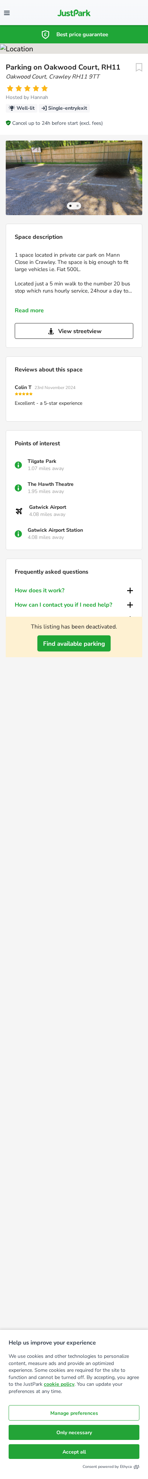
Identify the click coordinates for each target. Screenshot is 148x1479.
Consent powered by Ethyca (107, 1466)
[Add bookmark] (139, 67)
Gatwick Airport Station (55, 530)
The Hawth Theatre (51, 484)
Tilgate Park (42, 461)
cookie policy (59, 1384)
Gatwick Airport (47, 507)
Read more (29, 310)
